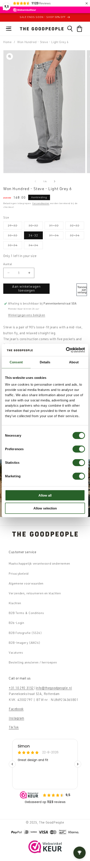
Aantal (7, 264)
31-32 (56, 226)
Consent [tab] (16, 362)
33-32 (15, 236)
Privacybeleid (19, 573)
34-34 (36, 246)
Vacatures (16, 652)
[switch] (79, 449)
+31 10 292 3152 (21, 688)
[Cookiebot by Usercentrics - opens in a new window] (66, 350)
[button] (9, 28)
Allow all (45, 495)
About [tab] (74, 362)
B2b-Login (16, 623)
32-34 (77, 236)
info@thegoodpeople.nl (54, 688)
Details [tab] (45, 362)
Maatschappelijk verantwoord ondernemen (39, 563)
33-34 (15, 246)
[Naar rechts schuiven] (54, 181)
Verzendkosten (40, 203)
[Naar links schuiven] (35, 181)
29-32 (15, 226)
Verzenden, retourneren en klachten (35, 593)
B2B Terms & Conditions (26, 613)
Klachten (15, 603)
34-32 (33, 235)
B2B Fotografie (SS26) (25, 633)
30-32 (36, 226)
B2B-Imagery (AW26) (24, 642)
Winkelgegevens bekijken (26, 315)
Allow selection (45, 508)
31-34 (56, 236)
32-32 (77, 226)
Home (7, 42)
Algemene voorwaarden (26, 583)
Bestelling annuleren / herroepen (33, 662)
